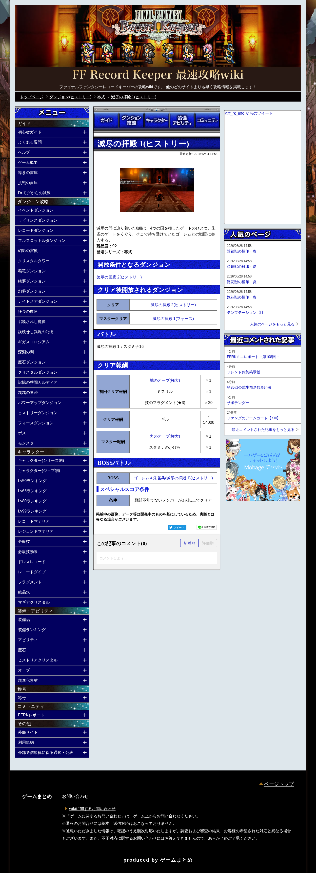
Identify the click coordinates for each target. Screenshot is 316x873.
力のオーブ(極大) (165, 436)
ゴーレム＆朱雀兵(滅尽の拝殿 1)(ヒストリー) (173, 478)
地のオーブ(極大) (165, 380)
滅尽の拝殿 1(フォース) (173, 319)
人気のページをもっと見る (272, 324)
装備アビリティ (182, 120)
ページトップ (279, 784)
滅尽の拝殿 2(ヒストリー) (173, 305)
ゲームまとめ (176, 860)
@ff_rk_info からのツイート (248, 113)
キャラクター (156, 120)
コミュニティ (207, 120)
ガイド (106, 120)
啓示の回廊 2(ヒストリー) (119, 277)
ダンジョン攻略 (131, 120)
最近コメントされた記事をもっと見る (263, 429)
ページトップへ (236, 514)
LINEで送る (207, 527)
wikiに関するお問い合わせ (92, 809)
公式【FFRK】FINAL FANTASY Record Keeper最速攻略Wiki (158, 75)
